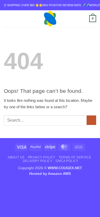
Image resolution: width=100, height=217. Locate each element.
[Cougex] (50, 18)
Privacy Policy (41, 157)
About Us (16, 157)
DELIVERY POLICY (38, 160)
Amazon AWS (59, 174)
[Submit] (91, 120)
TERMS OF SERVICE (75, 157)
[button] (7, 19)
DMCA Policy (67, 160)
